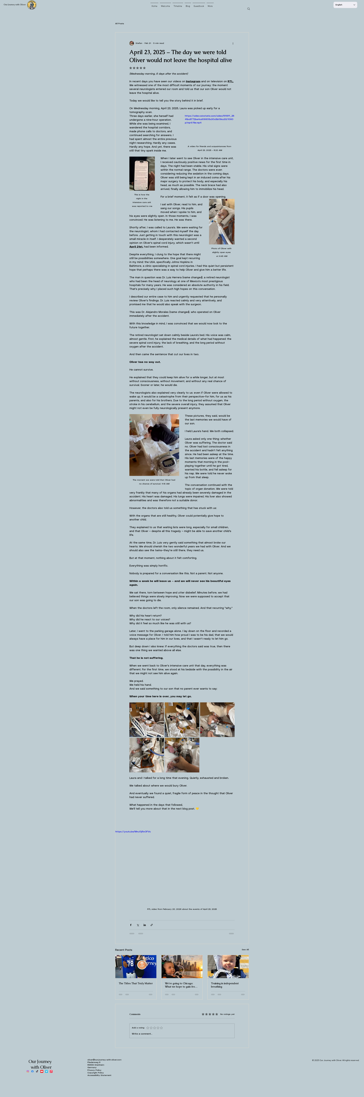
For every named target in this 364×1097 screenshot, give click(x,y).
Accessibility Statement (99, 1075)
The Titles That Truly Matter (136, 983)
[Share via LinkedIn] (144, 925)
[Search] (249, 9)
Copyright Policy (95, 1073)
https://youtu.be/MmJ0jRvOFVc (133, 832)
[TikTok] (37, 1071)
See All (245, 950)
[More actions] (233, 43)
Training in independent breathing (225, 985)
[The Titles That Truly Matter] (135, 966)
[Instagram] (27, 1071)
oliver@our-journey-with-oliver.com (104, 1060)
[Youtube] (41, 1071)
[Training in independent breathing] (228, 966)
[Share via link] (151, 925)
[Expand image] (146, 719)
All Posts (119, 24)
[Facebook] (32, 1071)
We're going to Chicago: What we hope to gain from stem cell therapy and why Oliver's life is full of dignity (181, 985)
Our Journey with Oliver (15, 4)
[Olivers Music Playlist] (51, 1071)
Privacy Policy (94, 1070)
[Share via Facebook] (130, 925)
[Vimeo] (46, 1071)
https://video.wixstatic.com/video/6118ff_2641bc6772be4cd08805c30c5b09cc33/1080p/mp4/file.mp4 (209, 119)
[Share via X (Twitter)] (137, 925)
